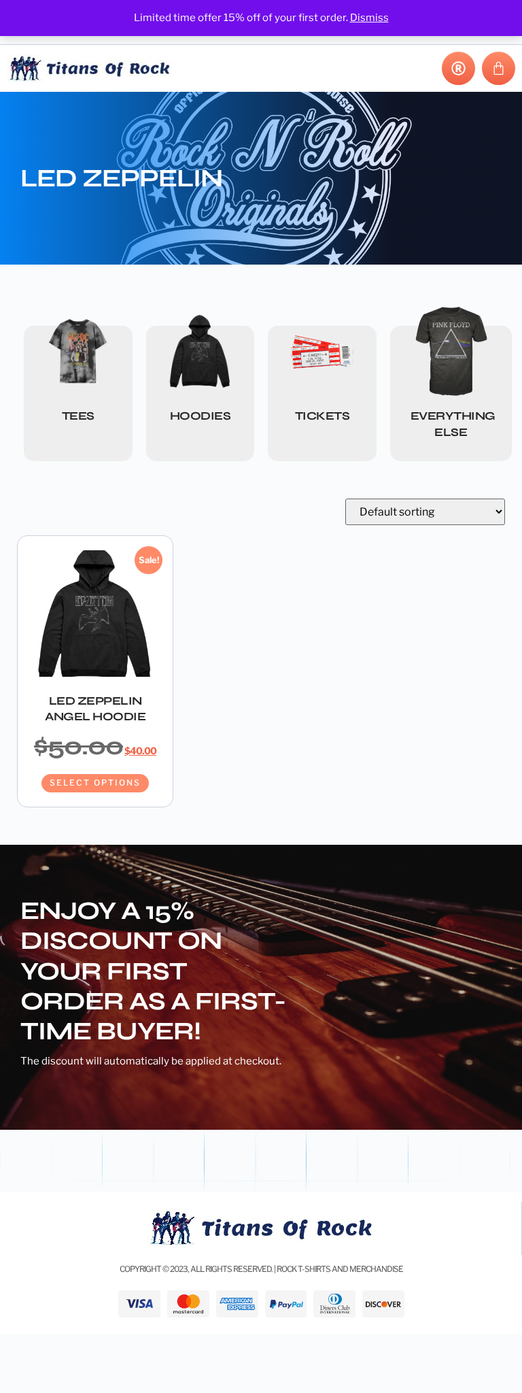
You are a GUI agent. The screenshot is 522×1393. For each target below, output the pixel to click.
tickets (322, 416)
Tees (78, 416)
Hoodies (200, 416)
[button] (410, 68)
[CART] (498, 68)
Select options (95, 782)
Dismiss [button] (369, 18)
